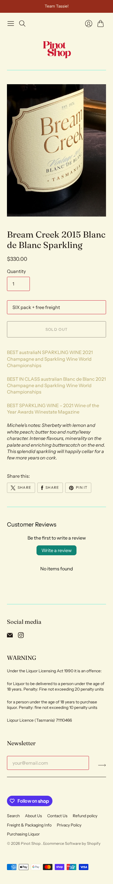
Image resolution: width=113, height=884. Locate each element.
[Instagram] (21, 636)
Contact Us (57, 815)
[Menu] (11, 23)
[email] (10, 636)
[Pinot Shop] (56, 49)
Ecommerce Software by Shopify (72, 843)
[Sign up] (102, 765)
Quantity (16, 271)
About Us (33, 815)
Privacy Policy (69, 825)
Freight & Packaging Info (29, 825)
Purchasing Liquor (23, 834)
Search (13, 815)
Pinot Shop (31, 843)
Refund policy (85, 815)
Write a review (56, 550)
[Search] (22, 23)
